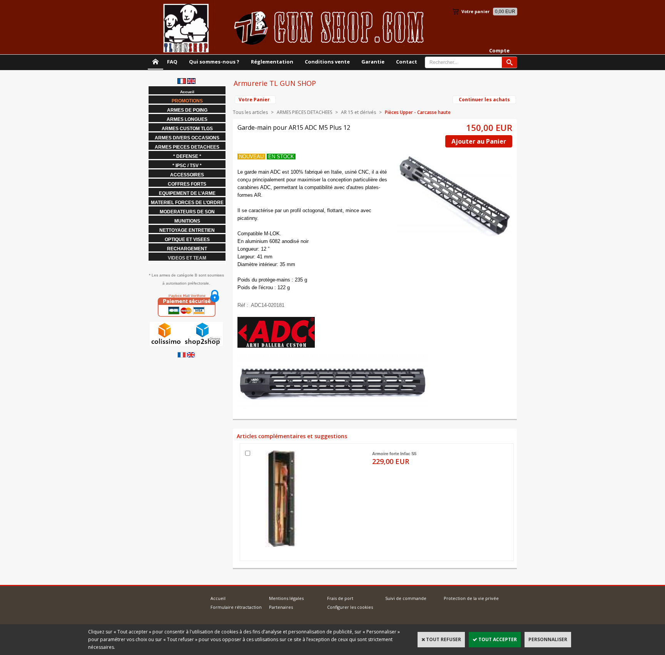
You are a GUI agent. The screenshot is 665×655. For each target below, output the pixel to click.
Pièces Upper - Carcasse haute (418, 112)
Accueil (218, 598)
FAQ (172, 61)
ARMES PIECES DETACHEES (304, 112)
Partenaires (281, 607)
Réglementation (272, 61)
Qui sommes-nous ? (214, 61)
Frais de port (340, 598)
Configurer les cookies (350, 607)
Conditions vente (327, 61)
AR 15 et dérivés (358, 112)
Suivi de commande (405, 598)
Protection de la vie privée (471, 598)
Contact (406, 61)
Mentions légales (286, 598)
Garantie (372, 61)
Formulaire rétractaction (236, 607)
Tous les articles (250, 112)
